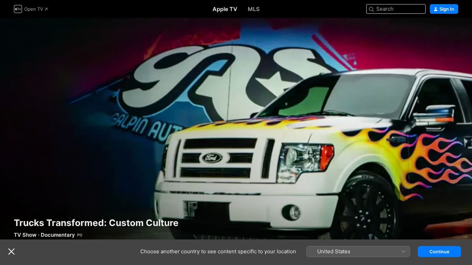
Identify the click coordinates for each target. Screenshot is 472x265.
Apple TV (225, 9)
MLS (253, 9)
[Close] (11, 251)
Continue (439, 251)
